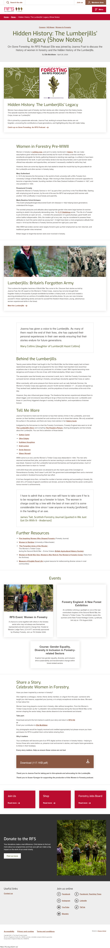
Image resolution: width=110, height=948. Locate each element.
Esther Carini (24, 434)
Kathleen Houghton (27, 442)
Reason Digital (102, 931)
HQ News (50, 27)
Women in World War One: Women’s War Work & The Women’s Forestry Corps (51, 555)
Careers (42, 27)
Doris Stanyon (25, 449)
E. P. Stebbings (64, 212)
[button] (14, 2)
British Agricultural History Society (69, 551)
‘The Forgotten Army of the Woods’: (33, 546)
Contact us (8, 893)
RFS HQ (71, 720)
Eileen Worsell (25, 453)
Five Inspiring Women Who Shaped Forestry (37, 538)
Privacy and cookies (25, 931)
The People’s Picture (54, 428)
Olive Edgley (24, 438)
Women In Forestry (63, 27)
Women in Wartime (26, 542)
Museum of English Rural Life (31, 561)
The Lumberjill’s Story (25, 428)
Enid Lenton (24, 446)
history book (71, 421)
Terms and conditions (46, 931)
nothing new (37, 152)
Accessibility (9, 931)
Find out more (12, 856)
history (70, 152)
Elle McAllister (42, 725)
